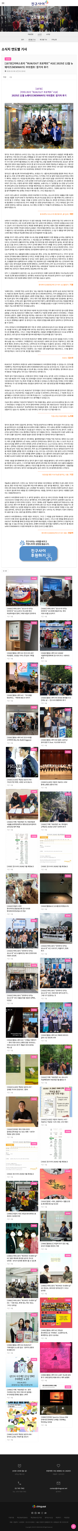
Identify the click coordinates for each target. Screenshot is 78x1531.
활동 (34, 23)
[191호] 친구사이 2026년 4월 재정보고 (54, 1161)
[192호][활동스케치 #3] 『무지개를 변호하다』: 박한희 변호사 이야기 (19, 696)
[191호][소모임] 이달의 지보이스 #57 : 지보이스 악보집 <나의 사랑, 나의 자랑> (54, 1120)
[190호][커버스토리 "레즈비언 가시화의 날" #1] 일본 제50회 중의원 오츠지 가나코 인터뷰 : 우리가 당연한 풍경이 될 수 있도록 (22, 1258)
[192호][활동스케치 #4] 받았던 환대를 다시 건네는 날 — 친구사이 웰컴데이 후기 (56, 698)
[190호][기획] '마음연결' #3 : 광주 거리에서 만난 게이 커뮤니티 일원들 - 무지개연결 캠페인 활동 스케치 (19, 1392)
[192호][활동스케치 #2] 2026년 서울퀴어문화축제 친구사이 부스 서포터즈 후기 (55, 655)
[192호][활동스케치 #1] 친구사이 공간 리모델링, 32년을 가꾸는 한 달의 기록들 (20, 654)
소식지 (40, 23)
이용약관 (11, 1517)
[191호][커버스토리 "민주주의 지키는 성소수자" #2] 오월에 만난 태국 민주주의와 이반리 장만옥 (22, 953)
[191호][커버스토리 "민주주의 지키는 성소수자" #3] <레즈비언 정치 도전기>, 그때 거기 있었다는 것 (54, 993)
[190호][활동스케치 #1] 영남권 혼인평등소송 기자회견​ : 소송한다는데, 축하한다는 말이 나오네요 (54, 1332)
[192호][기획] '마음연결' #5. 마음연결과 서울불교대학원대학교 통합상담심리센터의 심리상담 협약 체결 (21, 824)
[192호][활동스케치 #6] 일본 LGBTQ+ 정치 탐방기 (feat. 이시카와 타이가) (54, 741)
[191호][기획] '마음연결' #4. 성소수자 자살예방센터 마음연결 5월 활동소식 (54, 1078)
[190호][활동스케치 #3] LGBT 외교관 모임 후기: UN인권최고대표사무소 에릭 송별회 (56, 1376)
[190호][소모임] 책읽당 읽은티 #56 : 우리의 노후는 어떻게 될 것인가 (19, 1435)
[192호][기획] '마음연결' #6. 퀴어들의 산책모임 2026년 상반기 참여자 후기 (54, 825)
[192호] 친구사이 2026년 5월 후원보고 (54, 866)
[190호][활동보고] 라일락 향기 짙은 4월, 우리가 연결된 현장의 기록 (55, 1244)
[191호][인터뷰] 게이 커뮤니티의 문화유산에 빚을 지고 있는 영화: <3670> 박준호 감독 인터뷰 (21, 1131)
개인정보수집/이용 (36, 1517)
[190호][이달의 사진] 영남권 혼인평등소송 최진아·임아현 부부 (21, 1214)
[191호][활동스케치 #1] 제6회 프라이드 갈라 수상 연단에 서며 (54, 1036)
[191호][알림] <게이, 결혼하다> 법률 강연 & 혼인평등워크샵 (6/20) (55, 1202)
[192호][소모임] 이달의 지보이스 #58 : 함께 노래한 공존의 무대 (54, 783)
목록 (5, 571)
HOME (29, 23)
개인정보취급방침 (22, 1517)
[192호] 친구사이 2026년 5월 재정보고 (20, 866)
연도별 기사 (47, 23)
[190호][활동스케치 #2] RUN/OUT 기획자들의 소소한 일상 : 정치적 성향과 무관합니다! (20, 1347)
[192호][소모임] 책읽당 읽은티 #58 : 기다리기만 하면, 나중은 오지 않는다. (19, 780)
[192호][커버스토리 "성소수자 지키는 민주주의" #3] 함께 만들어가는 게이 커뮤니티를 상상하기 (54, 611)
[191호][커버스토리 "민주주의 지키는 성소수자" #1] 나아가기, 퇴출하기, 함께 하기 (54, 948)
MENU (3, 3)
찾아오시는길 (49, 1517)
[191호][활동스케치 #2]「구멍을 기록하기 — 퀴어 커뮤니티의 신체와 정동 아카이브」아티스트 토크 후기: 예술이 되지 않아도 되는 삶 (21, 1044)
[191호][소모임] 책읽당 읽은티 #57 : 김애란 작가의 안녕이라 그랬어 (19, 1088)
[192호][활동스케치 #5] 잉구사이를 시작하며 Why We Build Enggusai (19, 738)
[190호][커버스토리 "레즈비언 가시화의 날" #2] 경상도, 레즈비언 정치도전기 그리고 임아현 (56, 1288)
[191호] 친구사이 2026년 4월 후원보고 (20, 1174)
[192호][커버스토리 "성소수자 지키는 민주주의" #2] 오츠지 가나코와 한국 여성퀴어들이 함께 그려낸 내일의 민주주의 (21, 611)
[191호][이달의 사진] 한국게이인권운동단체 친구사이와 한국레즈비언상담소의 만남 (18, 908)
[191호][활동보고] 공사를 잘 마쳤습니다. (55, 906)
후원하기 (58, 1517)
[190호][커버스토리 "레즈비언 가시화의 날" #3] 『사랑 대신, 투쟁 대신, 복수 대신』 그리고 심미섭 (22, 1302)
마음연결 (66, 1517)
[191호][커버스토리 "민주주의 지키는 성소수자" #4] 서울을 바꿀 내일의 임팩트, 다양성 (21, 997)
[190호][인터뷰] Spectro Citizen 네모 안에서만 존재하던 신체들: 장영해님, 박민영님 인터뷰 (54, 1419)
